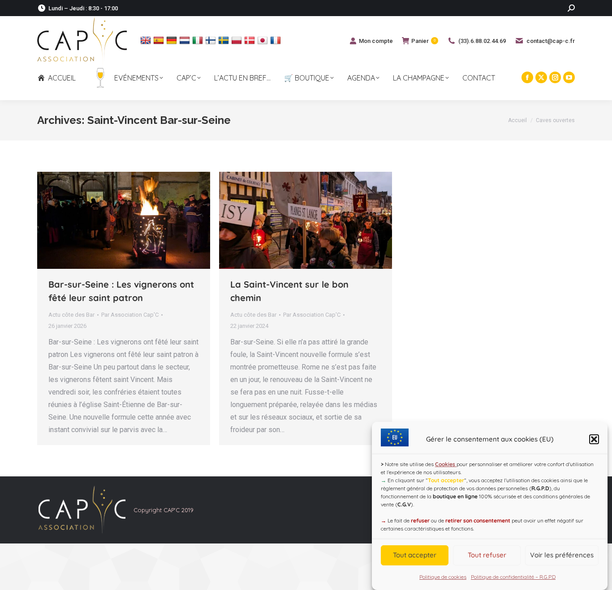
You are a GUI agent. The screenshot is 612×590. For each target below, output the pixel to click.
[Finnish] (211, 40)
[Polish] (237, 40)
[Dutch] (185, 40)
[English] (146, 40)
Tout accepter (414, 555)
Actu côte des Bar (71, 314)
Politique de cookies (442, 576)
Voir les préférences (562, 555)
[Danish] (250, 40)
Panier (423, 41)
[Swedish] (224, 40)
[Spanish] (159, 40)
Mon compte (376, 41)
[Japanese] (263, 40)
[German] (172, 40)
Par (130, 314)
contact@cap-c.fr (550, 41)
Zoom (111, 220)
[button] (594, 439)
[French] (276, 40)
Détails (136, 220)
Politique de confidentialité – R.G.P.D (513, 576)
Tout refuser (487, 555)
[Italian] (198, 40)
